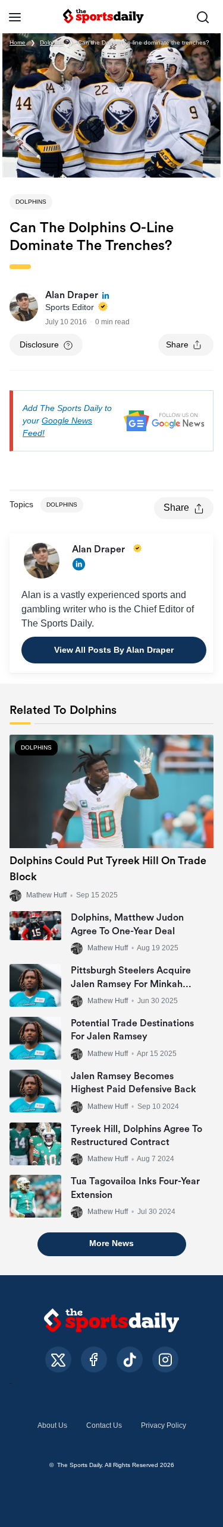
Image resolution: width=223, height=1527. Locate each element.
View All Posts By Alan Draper (114, 650)
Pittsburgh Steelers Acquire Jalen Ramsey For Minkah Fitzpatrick (131, 984)
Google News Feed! (57, 427)
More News (111, 1243)
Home (18, 42)
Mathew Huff (46, 895)
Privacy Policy (163, 1425)
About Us (52, 1425)
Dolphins (52, 42)
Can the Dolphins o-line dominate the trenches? (143, 42)
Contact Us (104, 1425)
